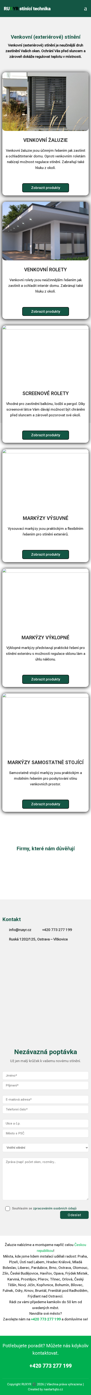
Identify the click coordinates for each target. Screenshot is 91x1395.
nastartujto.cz (53, 1389)
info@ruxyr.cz (20, 930)
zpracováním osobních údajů (54, 1208)
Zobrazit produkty (45, 188)
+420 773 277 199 (57, 930)
